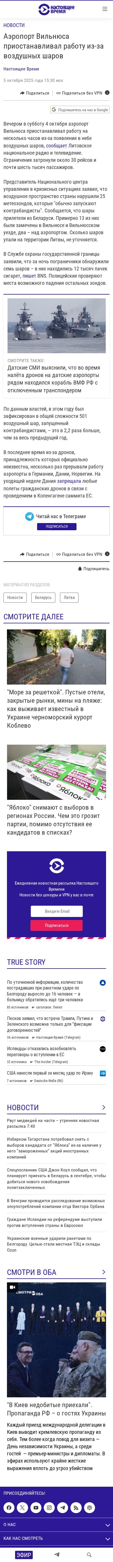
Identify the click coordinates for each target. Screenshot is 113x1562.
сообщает (56, 146)
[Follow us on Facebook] (8, 1507)
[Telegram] (57, 1555)
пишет (29, 276)
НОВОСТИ (23, 1107)
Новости (14, 25)
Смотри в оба (32, 1272)
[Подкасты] (89, 1507)
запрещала (69, 481)
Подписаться (57, 526)
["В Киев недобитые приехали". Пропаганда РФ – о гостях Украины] (56, 1339)
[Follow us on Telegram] (62, 1507)
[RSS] (75, 1507)
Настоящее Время (21, 69)
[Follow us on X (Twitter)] (22, 1507)
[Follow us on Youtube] (35, 1507)
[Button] (34, 93)
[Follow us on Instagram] (49, 1507)
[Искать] (89, 1555)
